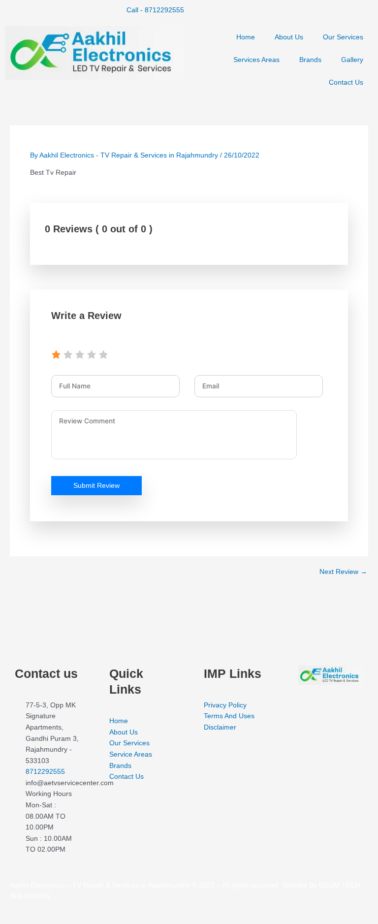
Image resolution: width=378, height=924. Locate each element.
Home (245, 37)
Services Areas (256, 60)
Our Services (343, 37)
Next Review (343, 572)
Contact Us (346, 82)
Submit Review (96, 485)
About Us (289, 37)
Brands (310, 60)
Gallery (352, 60)
